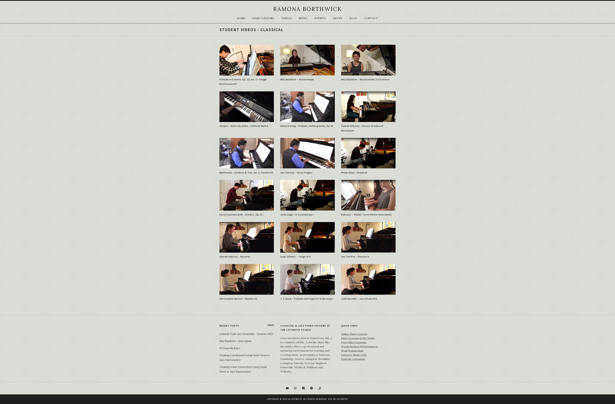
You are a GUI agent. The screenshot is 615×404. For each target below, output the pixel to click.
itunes (320, 388)
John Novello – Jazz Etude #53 (359, 298)
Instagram (295, 388)
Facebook (303, 388)
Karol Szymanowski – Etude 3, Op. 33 (241, 214)
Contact (371, 18)
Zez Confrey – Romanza (355, 256)
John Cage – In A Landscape (296, 214)
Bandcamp (328, 388)
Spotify (312, 388)
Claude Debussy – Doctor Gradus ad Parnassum (362, 128)
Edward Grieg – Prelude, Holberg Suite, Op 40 (306, 125)
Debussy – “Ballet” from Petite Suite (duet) (366, 214)
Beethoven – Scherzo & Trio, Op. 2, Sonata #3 (246, 172)
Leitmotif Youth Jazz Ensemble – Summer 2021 (246, 334)
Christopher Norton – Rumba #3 (238, 298)
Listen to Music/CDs (354, 354)
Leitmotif (342, 399)
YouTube (287, 388)
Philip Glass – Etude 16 (354, 172)
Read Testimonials (352, 350)
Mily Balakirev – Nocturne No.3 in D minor (365, 79)
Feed (270, 325)
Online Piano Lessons (354, 334)
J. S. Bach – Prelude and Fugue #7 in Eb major (306, 298)
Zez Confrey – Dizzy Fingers (296, 172)
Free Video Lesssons (353, 342)
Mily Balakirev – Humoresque (297, 79)
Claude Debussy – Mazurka (234, 256)
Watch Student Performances (359, 346)
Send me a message (353, 359)
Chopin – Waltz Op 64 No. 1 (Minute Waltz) (243, 125)
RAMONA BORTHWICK (307, 8)
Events (320, 18)
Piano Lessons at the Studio (358, 338)
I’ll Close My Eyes (229, 348)
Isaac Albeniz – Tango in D (295, 256)
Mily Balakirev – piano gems (235, 341)
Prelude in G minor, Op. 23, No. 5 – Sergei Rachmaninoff (243, 81)
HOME (241, 18)
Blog (353, 18)
